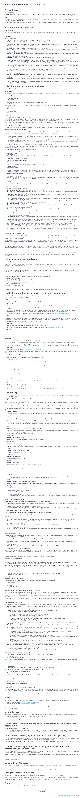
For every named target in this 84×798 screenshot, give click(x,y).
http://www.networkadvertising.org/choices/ (29, 702)
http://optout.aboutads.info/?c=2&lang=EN (29, 704)
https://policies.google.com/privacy (62, 313)
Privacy (53, 795)
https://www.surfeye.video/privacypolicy (55, 380)
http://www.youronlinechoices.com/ (28, 703)
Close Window (42, 791)
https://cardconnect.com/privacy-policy (32, 349)
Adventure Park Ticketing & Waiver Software (63, 795)
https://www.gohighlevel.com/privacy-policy (60, 388)
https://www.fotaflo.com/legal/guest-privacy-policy (56, 373)
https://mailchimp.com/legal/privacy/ (56, 327)
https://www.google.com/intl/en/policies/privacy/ (60, 365)
